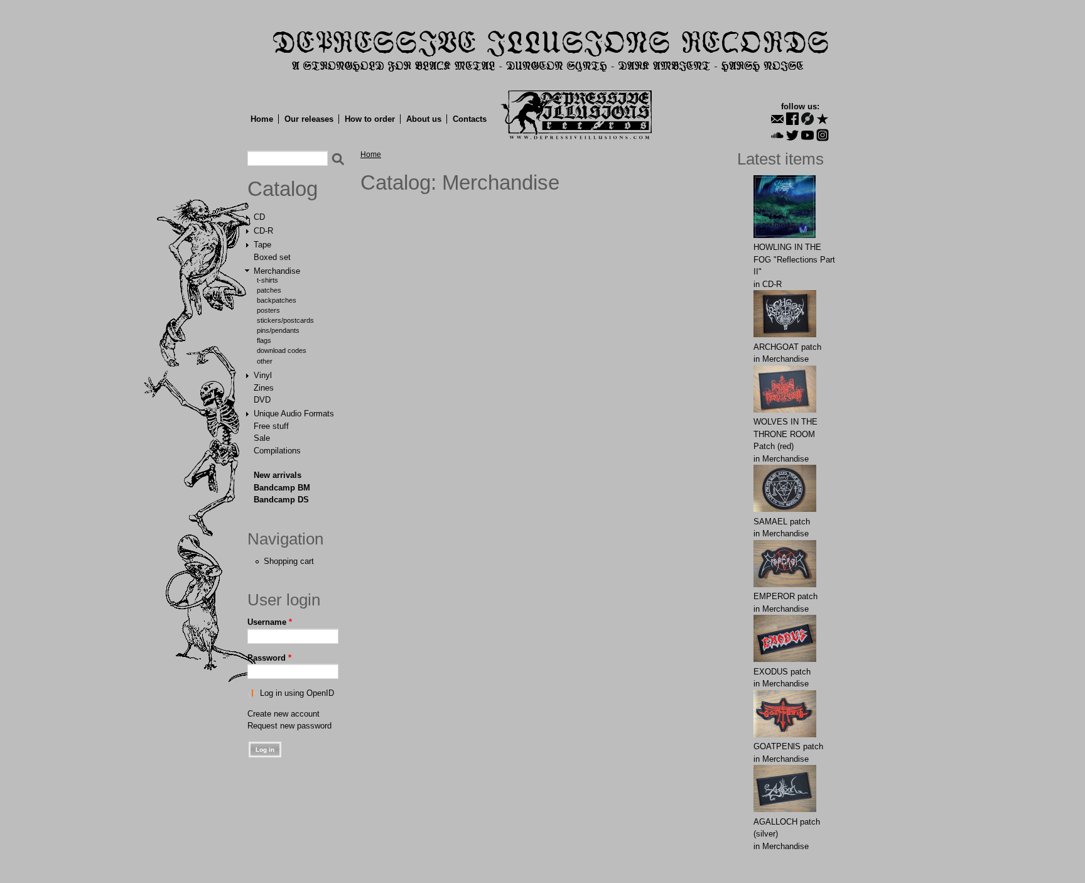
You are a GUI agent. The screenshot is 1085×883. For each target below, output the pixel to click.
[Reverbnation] (822, 118)
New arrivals (277, 475)
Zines (264, 388)
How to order (370, 119)
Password (269, 658)
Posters (268, 310)
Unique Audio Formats (294, 413)
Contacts (470, 119)
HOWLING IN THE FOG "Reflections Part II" (794, 259)
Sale (262, 438)
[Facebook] (792, 118)
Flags (264, 340)
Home (262, 119)
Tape (262, 244)
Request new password (289, 725)
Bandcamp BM (282, 487)
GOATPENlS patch (788, 746)
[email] (777, 118)
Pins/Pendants (278, 330)
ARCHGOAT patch (787, 347)
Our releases (308, 119)
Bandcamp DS (281, 499)
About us (423, 119)
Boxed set (272, 257)
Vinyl (263, 375)
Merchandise (277, 271)
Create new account (283, 713)
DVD (262, 399)
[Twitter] (792, 135)
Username (269, 622)
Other (265, 361)
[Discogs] (807, 118)
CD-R (263, 231)
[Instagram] (822, 135)
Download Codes (281, 350)
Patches (269, 290)
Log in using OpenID (297, 693)
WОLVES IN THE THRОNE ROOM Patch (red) (785, 434)
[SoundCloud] (777, 135)
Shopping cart (289, 561)
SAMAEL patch (781, 521)
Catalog (282, 189)
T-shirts (267, 280)
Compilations (277, 450)
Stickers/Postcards (285, 320)
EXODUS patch (782, 671)
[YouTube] (807, 135)
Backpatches (276, 300)
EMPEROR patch (785, 596)
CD (259, 217)
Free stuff (271, 426)
